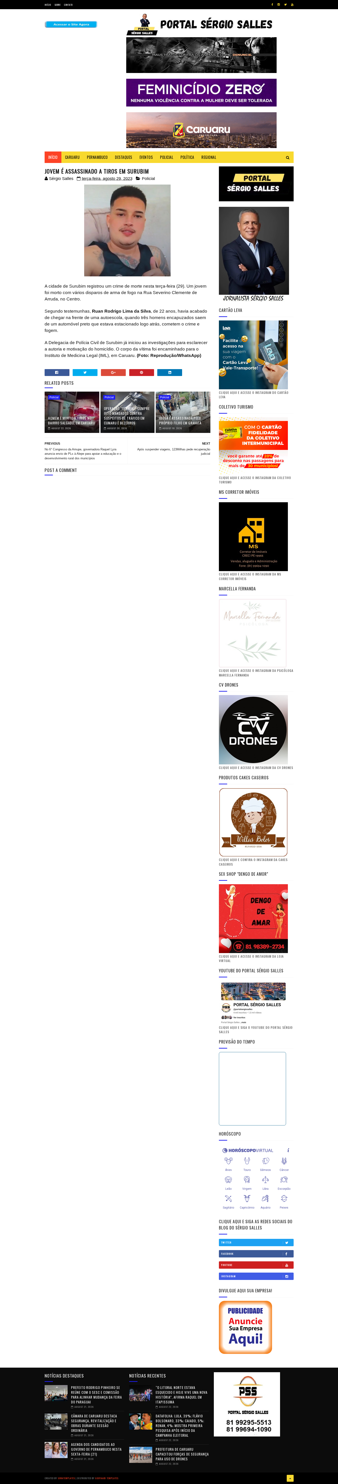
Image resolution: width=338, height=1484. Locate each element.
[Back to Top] (290, 1478)
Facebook (227, 1253)
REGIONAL (208, 157)
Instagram (228, 1276)
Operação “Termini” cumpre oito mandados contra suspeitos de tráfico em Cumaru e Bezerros (127, 415)
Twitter (226, 1242)
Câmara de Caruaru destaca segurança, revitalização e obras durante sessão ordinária (94, 1423)
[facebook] (272, 4)
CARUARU (72, 157)
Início (48, 4)
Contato (68, 4)
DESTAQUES (123, 157)
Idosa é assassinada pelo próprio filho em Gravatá (180, 420)
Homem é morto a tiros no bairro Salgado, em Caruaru (71, 420)
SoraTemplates (66, 1478)
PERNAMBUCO (97, 157)
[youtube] (292, 4)
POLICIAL (166, 157)
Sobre (57, 4)
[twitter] (285, 4)
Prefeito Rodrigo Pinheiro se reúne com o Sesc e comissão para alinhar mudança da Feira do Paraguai (96, 1394)
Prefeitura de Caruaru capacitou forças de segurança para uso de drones (182, 1454)
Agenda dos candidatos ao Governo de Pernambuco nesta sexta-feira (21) (96, 1449)
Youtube (226, 1265)
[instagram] (278, 4)
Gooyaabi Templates (106, 1478)
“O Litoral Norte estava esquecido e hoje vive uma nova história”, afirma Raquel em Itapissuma (181, 1394)
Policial (148, 178)
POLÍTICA (187, 157)
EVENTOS (146, 157)
